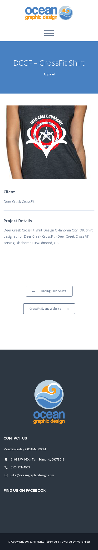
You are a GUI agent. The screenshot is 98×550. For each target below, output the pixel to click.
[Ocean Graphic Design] (49, 12)
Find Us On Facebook (25, 490)
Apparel (49, 74)
